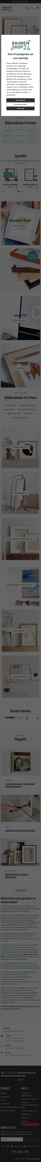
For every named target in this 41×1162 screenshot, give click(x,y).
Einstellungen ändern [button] (20, 104)
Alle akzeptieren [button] (20, 100)
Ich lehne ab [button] (20, 108)
